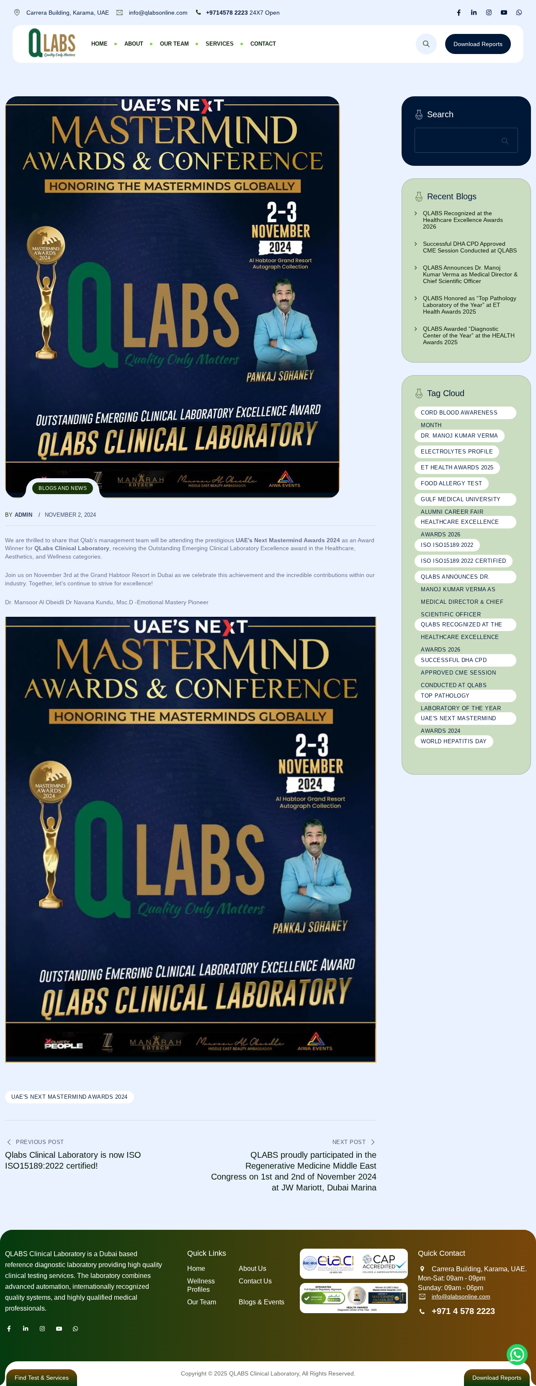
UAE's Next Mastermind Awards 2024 (69, 1097)
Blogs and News (63, 488)
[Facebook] (458, 12)
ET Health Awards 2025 (457, 467)
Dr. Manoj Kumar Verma (459, 436)
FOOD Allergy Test (451, 483)
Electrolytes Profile (457, 451)
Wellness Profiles (201, 1285)
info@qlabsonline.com (461, 1296)
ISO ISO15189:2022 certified (463, 561)
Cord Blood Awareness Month (459, 414)
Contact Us (255, 1281)
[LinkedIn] (473, 12)
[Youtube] (504, 12)
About (133, 44)
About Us (252, 1268)
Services (220, 44)
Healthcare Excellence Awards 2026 (460, 523)
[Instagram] (488, 12)
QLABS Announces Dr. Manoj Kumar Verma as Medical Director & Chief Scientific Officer (470, 274)
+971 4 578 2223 (463, 1311)
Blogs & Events (261, 1302)
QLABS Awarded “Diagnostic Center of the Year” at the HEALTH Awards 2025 (469, 335)
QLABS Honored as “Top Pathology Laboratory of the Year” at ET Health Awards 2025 (469, 305)
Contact (263, 44)
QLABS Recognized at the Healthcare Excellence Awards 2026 (463, 220)
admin (23, 515)
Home (99, 44)
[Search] (426, 43)
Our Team (174, 44)
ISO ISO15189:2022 (447, 545)
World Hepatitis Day (454, 741)
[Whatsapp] (519, 12)
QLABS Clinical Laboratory (264, 1373)
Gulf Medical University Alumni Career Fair (461, 501)
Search (440, 114)
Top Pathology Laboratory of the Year (461, 697)
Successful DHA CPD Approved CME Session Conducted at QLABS (470, 247)
